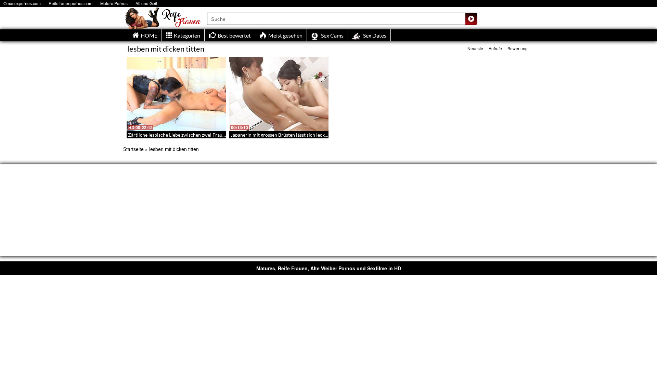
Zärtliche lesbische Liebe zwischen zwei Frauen (178, 135)
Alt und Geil (146, 3)
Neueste (475, 48)
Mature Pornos (114, 3)
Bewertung (517, 48)
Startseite (133, 149)
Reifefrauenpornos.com (70, 3)
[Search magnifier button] (471, 19)
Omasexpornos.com (22, 3)
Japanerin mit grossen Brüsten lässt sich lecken (280, 135)
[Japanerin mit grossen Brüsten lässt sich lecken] (278, 94)
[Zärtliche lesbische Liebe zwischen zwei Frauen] (176, 94)
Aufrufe (495, 48)
